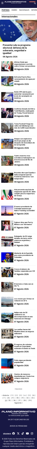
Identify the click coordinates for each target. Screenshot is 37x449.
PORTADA (5, 10)
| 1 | (11, 395)
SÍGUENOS (7, 434)
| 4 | (25, 395)
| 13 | (33, 398)
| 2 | (16, 395)
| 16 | (14, 400)
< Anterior (5, 395)
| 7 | (4, 398)
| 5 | (29, 395)
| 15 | (9, 400)
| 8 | (8, 398)
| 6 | (33, 395)
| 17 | (19, 400)
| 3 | (20, 395)
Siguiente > (18, 403)
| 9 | (12, 398)
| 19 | (30, 400)
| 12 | (27, 398)
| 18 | (25, 400)
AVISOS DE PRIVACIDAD (18, 426)
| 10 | (18, 398)
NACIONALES (24, 10)
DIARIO (14, 10)
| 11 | (22, 398)
